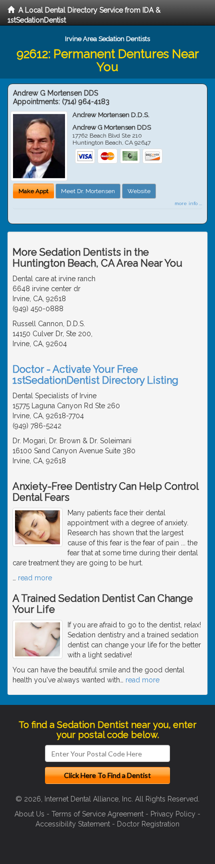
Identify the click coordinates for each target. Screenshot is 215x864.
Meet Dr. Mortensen (88, 191)
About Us (29, 814)
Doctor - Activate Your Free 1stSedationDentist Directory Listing (95, 374)
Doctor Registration (148, 824)
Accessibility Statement (73, 824)
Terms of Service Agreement (98, 814)
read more (35, 578)
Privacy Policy (173, 814)
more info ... (188, 203)
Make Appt (33, 191)
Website (139, 191)
